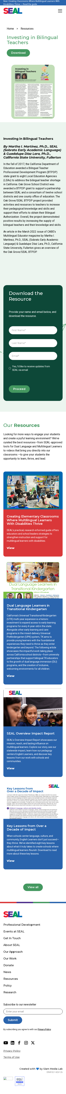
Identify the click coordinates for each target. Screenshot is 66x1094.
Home (10, 28)
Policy (7, 985)
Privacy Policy (11, 1050)
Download (18, 52)
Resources (27, 28)
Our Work (10, 958)
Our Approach (13, 951)
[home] (12, 11)
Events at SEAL (13, 931)
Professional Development (21, 924)
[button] (59, 11)
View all (33, 887)
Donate (8, 965)
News (7, 972)
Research (9, 992)
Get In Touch (12, 938)
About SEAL (11, 945)
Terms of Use (11, 1057)
